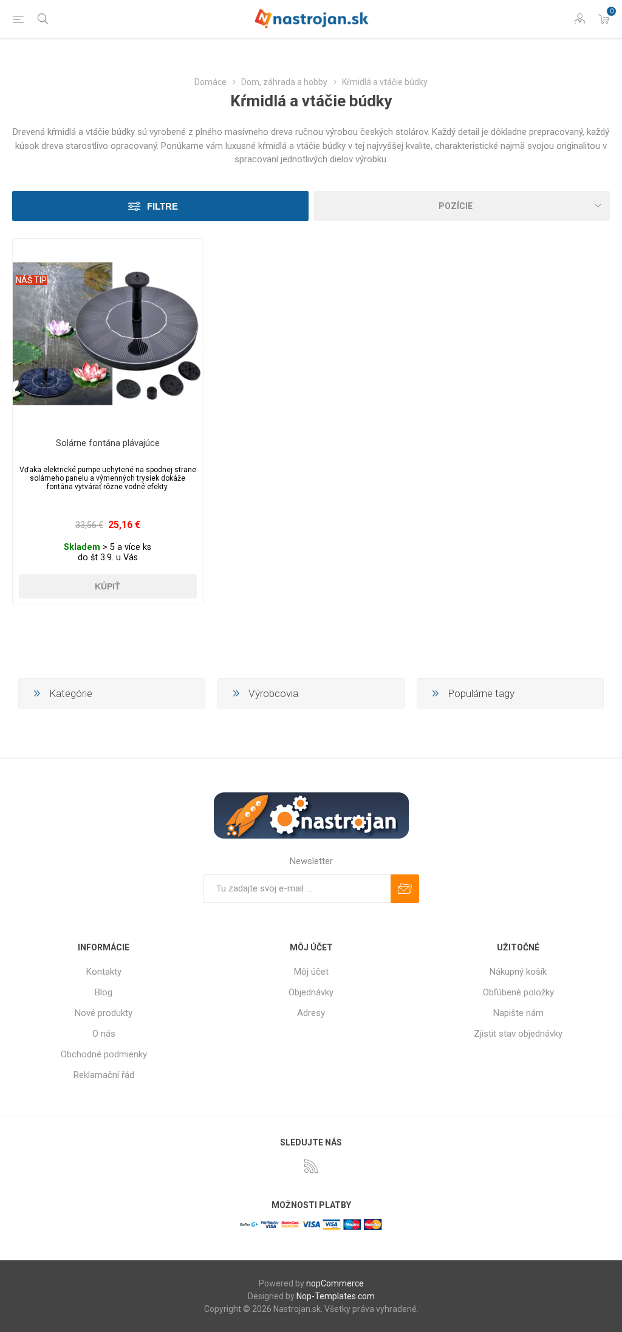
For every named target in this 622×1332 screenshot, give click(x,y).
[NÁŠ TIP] (31, 247)
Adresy (311, 1013)
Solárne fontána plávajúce (108, 443)
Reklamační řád (103, 1074)
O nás (103, 1033)
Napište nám (518, 1013)
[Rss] (311, 1166)
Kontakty (103, 971)
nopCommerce (335, 1283)
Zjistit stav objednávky (518, 1033)
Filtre (162, 206)
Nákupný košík (518, 971)
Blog (103, 992)
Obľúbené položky (518, 992)
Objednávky (311, 992)
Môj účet (311, 971)
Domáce (210, 82)
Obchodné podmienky (104, 1054)
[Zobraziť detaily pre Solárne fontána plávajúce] (108, 334)
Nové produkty (103, 1013)
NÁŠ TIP (31, 280)
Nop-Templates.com (335, 1296)
